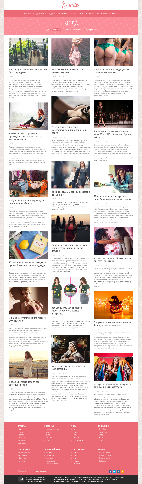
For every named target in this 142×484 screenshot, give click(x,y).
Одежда (56, 30)
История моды (92, 30)
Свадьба (102, 435)
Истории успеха (105, 455)
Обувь (67, 30)
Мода (50, 13)
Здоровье (39, 13)
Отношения (62, 13)
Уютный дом (50, 461)
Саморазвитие (24, 452)
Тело (21, 432)
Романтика (103, 432)
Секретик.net (40, 477)
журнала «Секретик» (61, 479)
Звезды (114, 13)
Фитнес (48, 435)
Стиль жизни (101, 13)
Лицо (21, 429)
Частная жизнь (104, 452)
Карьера (22, 458)
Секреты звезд (104, 458)
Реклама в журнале (39, 471)
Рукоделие (50, 455)
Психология (85, 13)
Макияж (22, 438)
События (102, 461)
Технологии (77, 464)
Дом (73, 13)
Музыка (75, 452)
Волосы (22, 435)
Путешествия (77, 461)
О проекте (22, 471)
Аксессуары (78, 30)
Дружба (22, 461)
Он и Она (102, 429)
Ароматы (22, 443)
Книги (75, 458)
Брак (101, 438)
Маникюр (22, 440)
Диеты (48, 432)
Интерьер (49, 452)
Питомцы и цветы (52, 464)
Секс (101, 440)
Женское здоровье (53, 429)
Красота (27, 13)
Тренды (45, 30)
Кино (74, 455)
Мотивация (23, 455)
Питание (49, 438)
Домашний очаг (52, 449)
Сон (47, 440)
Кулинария (50, 458)
